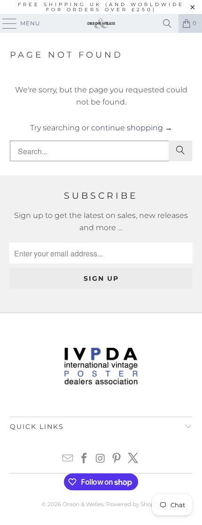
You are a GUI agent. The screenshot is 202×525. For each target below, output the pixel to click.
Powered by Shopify (133, 504)
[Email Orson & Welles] (68, 459)
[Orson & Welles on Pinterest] (117, 459)
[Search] (167, 23)
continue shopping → (131, 127)
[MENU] (5, 23)
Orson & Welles (83, 504)
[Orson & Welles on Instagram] (100, 459)
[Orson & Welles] (101, 23)
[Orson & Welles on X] (133, 459)
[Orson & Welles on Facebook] (84, 459)
